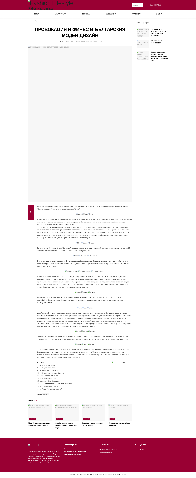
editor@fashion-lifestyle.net (108, 449)
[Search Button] (167, 5)
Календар (136, 14)
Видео (159, 14)
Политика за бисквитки (72, 454)
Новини (32, 419)
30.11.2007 (69, 41)
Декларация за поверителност (75, 451)
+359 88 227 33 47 (106, 453)
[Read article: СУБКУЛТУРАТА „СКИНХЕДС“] (143, 44)
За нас (66, 449)
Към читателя (155, 5)
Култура (86, 14)
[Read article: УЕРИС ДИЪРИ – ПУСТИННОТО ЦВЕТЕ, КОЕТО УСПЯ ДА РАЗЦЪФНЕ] (143, 32)
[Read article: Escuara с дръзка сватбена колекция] (120, 412)
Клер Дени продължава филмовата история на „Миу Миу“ (66, 425)
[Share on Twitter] (31, 212)
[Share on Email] (31, 217)
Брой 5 (45, 394)
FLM (61, 41)
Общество (111, 14)
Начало (30, 21)
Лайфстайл (60, 14)
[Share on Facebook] (31, 207)
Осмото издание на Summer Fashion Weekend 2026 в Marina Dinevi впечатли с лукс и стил (159, 56)
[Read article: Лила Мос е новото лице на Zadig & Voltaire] (93, 412)
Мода (36, 14)
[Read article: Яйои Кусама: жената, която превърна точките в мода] (40, 412)
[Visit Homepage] (63, 5)
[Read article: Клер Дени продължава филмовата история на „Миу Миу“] (67, 412)
